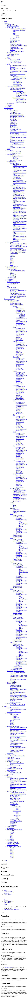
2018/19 (15, 157)
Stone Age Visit (14, 797)
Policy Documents (11, 161)
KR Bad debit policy (18, 191)
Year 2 (11, 259)
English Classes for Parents (13, 765)
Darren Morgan (14, 110)
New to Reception (17, 82)
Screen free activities (15, 702)
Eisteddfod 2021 (17, 815)
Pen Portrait (13, 276)
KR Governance (17, 178)
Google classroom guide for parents (18, 696)
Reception (12, 256)
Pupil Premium (10, 242)
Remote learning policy (15, 685)
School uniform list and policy (17, 755)
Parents (5, 706)
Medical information (12, 269)
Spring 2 (12, 722)
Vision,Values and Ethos (13, 54)
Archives (15, 143)
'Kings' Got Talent (14, 799)
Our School (6, 23)
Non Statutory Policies (15, 185)
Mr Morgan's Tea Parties (13, 761)
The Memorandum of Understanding (21, 322)
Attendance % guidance (16, 739)
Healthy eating (13, 825)
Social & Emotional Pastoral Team (18, 45)
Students (9, 106)
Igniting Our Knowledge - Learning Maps (19, 490)
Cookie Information (8, 901)
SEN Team (12, 43)
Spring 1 (12, 723)
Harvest (12, 802)
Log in (5, 860)
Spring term (16, 717)
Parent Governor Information (14, 712)
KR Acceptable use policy (19, 188)
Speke (11, 835)
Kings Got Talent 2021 (18, 801)
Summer (15, 716)
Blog (8, 286)
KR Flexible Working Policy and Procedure (20, 206)
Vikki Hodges (13, 123)
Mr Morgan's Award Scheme (14, 846)
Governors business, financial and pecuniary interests (18, 132)
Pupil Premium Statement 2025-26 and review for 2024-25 (18, 244)
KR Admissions (17, 164)
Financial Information (12, 267)
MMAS (12, 857)
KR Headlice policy (18, 209)
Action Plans (19, 313)
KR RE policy (16, 229)
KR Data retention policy (19, 197)
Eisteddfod (12, 805)
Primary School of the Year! (17, 293)
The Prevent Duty (11, 277)
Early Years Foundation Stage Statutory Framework (20, 493)
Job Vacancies (10, 103)
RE (14, 460)
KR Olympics (10, 840)
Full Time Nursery (20, 92)
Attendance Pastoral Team (16, 44)
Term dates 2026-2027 (15, 153)
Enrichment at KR (11, 791)
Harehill (12, 830)
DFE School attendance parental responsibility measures (18, 748)
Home (5, 21)
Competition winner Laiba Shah (18, 296)
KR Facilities (16, 177)
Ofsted (8, 58)
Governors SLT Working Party (17, 140)
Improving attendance (15, 746)
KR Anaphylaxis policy (19, 187)
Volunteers (9, 105)
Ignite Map (19, 518)
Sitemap (6, 900)
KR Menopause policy (18, 222)
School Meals (10, 757)
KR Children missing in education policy (19, 193)
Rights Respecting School (13, 843)
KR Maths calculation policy (20, 221)
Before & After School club (16, 51)
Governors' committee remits (17, 142)
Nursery (12, 255)
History (15, 371)
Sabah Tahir (13, 126)
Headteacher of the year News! (17, 294)
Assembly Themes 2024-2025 (17, 705)
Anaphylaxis (13, 275)
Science (15, 341)
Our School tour (11, 52)
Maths (14, 327)
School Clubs (10, 760)
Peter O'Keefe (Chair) (15, 113)
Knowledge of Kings (21, 519)
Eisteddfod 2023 (17, 811)
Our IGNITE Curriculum (13, 300)
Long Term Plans (20, 310)
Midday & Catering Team (16, 48)
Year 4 (11, 262)
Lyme (11, 833)
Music (14, 432)
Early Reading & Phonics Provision (15, 671)
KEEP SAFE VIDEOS (15, 772)
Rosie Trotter (13, 119)
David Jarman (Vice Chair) (16, 115)
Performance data (11, 154)
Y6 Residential (13, 822)
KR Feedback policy (18, 204)
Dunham (12, 832)
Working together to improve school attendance (17, 751)
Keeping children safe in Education (18, 778)
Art (14, 415)
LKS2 (17, 35)
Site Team (12, 50)
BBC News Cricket (15, 297)
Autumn (12, 724)
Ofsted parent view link (15, 61)
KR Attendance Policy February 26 (18, 727)
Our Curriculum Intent (15, 303)
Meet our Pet (16, 509)
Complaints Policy (11, 770)
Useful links (19, 355)
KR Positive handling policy (20, 228)
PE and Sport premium (12, 266)
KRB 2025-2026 (14, 714)
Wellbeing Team (14, 47)
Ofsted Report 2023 (15, 60)
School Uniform (11, 754)
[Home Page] (1, 3)
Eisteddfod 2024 (17, 806)
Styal (11, 836)
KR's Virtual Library (12, 682)
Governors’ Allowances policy (17, 147)
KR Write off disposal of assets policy (19, 240)
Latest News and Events (13, 707)
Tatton (11, 838)
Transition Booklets (15, 79)
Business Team (13, 41)
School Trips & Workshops (13, 758)
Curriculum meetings (15, 669)
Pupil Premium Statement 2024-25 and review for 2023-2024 (18, 247)
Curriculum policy (14, 301)
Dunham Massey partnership (17, 792)
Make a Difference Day (16, 821)
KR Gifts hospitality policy (19, 208)
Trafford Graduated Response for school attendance (18, 729)
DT (20, 521)
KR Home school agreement (20, 215)
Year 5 (11, 263)
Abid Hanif (13, 118)
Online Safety (10, 771)
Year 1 (11, 258)
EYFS (8, 64)
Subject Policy (19, 308)
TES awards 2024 (14, 289)
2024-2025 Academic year (19, 78)
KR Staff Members (11, 27)
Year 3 (11, 260)
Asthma (12, 273)
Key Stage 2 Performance (16, 156)
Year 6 (11, 265)
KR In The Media (11, 287)
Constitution (13, 130)
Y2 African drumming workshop (18, 794)
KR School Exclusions (18, 176)
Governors (9, 109)
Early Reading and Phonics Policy (18, 675)
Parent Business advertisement (14, 768)
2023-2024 (22, 314)
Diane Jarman (13, 120)
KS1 (14, 33)
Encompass (9, 280)
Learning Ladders (20, 311)
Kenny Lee (12, 122)
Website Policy (7, 902)
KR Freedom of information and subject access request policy (20, 183)
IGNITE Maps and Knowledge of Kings (18, 564)
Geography (16, 357)
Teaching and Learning (9, 299)
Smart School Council (12, 842)
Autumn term (16, 719)
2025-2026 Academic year (19, 76)
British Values (10, 55)
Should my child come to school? (18, 731)
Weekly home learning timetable (18, 695)
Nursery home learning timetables (18, 697)
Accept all (9, 929)
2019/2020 (15, 159)
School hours (10, 753)
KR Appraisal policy (18, 180)
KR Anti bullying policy (19, 190)
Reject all (3, 929)
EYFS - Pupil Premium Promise (18, 252)
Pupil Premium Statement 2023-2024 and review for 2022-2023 (18, 250)
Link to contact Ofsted (15, 62)
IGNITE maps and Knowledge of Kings (18, 516)
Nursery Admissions (18, 91)
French (21, 526)
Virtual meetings (14, 688)
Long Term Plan (20, 330)
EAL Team (12, 38)
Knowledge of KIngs (21, 607)
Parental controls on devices (17, 763)
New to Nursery (17, 81)
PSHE (14, 474)
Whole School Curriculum (16, 304)
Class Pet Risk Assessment (19, 511)
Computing (16, 385)
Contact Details (10, 24)
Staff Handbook (11, 284)
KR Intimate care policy (19, 217)
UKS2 (17, 37)
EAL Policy (13, 767)
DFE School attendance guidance (18, 789)
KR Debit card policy (18, 195)
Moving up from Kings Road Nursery (21, 101)
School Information (8, 108)
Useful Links (10, 774)
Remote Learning (17, 536)
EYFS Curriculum (14, 488)
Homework (9, 777)
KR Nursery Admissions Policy (17, 88)
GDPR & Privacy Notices (13, 282)
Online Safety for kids (15, 780)
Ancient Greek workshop (16, 795)
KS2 (14, 34)
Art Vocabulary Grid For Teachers (21, 429)
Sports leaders (10, 839)
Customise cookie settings (19, 929)
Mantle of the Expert (15, 798)
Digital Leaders (10, 828)
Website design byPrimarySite (11, 909)
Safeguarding (10, 279)
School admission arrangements (14, 86)
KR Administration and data (20, 166)
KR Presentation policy (18, 226)
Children (6, 775)
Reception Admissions (15, 89)
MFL (14, 400)
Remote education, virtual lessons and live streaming (18, 690)
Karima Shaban (14, 127)
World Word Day (14, 804)
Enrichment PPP (14, 253)
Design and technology (18, 399)
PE (14, 446)
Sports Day (12, 823)
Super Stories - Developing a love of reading (21, 319)
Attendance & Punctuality (13, 726)
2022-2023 (22, 316)
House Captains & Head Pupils (14, 829)
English (15, 306)
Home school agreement (16, 686)
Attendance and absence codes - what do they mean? (18, 736)
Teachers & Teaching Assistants (18, 28)
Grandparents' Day (14, 819)
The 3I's (18, 307)
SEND (8, 149)
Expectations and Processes (20, 325)
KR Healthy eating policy (19, 211)
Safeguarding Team (15, 40)
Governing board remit (15, 129)
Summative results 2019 (16, 160)
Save (14, 996)
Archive (15, 507)
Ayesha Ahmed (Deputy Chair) (17, 116)
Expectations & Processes (20, 335)
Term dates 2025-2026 (15, 151)
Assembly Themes (11, 703)
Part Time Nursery (20, 93)
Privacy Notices (14, 283)
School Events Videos (12, 845)
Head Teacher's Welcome (13, 26)
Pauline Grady (13, 125)
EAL (8, 57)
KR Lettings (16, 219)
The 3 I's (18, 337)
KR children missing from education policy (16, 743)
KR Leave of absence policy (20, 218)
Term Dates (10, 150)
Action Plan (19, 338)
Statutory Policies (14, 163)
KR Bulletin (10, 713)
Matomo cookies (9, 967)
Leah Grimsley (13, 112)
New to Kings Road (21, 99)
